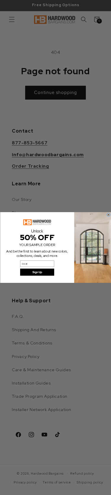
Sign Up (37, 272)
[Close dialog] (108, 215)
